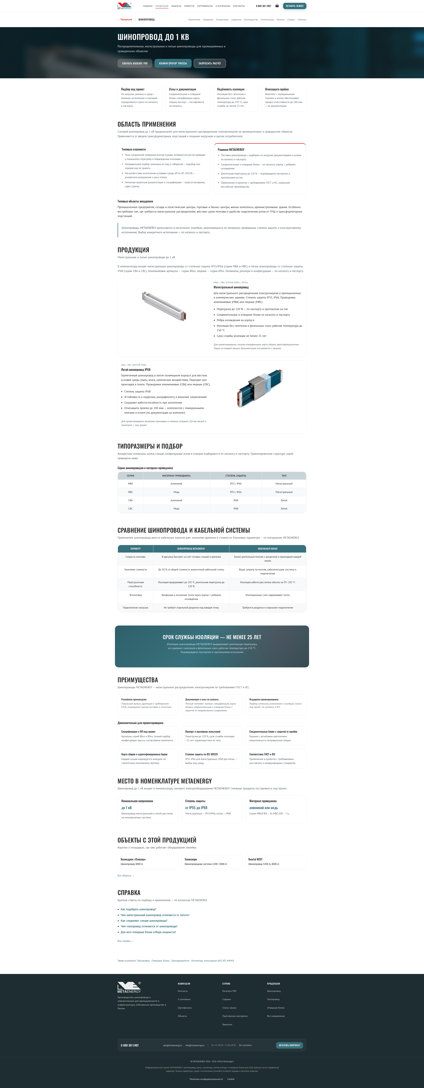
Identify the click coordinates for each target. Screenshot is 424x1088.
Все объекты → (126, 875)
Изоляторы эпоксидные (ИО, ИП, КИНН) (212, 960)
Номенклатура (267, 19)
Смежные (301, 19)
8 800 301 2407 (263, 6)
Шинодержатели (180, 960)
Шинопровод (274, 990)
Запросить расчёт (210, 63)
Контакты (239, 6)
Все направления (276, 1015)
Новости (189, 6)
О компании (223, 6)
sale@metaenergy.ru (172, 1045)
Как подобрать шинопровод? (138, 909)
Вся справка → (126, 941)
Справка (291, 19)
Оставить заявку (295, 5)
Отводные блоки (160, 960)
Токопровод (143, 960)
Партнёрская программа (235, 1015)
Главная (148, 6)
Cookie (230, 1079)
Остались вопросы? (289, 1045)
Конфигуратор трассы (173, 63)
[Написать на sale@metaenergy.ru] (277, 6)
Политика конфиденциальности (206, 1079)
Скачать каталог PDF (135, 63)
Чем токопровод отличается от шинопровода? (149, 926)
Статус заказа (229, 1007)
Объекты (176, 6)
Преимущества (251, 19)
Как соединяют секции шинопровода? (144, 920)
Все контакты (245, 1045)
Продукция (161, 6)
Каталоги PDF (229, 990)
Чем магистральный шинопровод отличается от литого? (155, 915)
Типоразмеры (222, 19)
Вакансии (227, 1024)
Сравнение (236, 19)
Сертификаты (205, 6)
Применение (194, 19)
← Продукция (125, 19)
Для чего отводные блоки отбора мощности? (148, 932)
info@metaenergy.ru (195, 1045)
